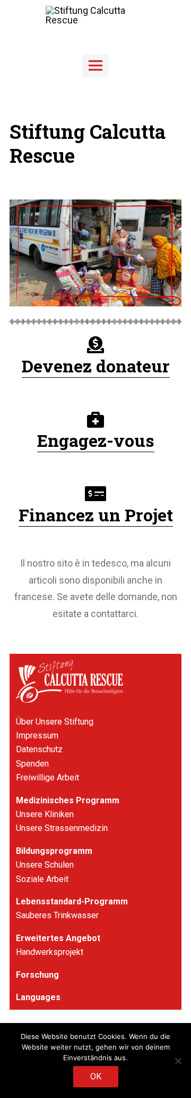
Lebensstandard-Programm (72, 901)
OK (95, 1076)
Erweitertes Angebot (58, 938)
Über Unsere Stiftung (54, 722)
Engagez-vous (95, 440)
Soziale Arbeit (42, 879)
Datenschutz (39, 749)
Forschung (37, 975)
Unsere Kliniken (45, 814)
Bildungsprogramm (54, 851)
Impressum (37, 735)
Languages (38, 997)
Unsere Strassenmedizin (62, 828)
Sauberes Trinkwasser (57, 915)
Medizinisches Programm (67, 800)
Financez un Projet (96, 514)
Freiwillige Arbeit (47, 777)
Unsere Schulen (45, 865)
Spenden (32, 764)
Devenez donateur (96, 365)
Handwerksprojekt (49, 952)
